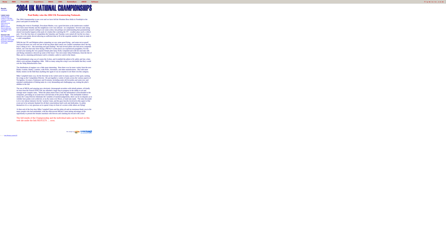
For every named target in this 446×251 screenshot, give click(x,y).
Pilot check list (5, 23)
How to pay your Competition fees (6, 29)
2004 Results (5, 17)
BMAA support (5, 26)
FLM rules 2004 (6, 40)
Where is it (4, 25)
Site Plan (4, 31)
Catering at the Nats (7, 20)
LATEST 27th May (6, 18)
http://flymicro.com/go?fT (10, 135)
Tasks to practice (6, 38)
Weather (3, 22)
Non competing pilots (7, 36)
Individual (4, 10)
